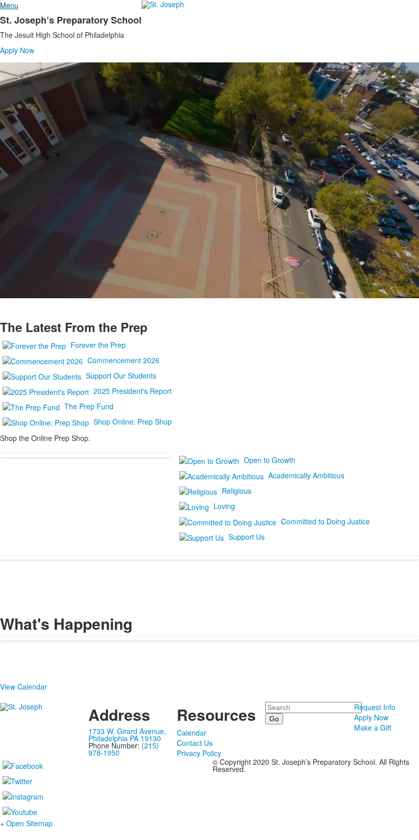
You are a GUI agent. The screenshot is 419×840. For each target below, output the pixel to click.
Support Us (246, 537)
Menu (9, 5)
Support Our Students (121, 375)
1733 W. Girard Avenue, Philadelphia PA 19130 (127, 734)
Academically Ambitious (306, 475)
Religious (236, 490)
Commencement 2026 (123, 360)
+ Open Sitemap (26, 823)
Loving (224, 506)
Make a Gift (372, 727)
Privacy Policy (199, 753)
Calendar (191, 732)
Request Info (374, 707)
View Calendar (23, 686)
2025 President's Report (133, 391)
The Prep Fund (88, 406)
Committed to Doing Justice (325, 521)
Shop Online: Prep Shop (133, 421)
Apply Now (17, 50)
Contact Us (195, 743)
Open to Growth (269, 460)
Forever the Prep (98, 345)
